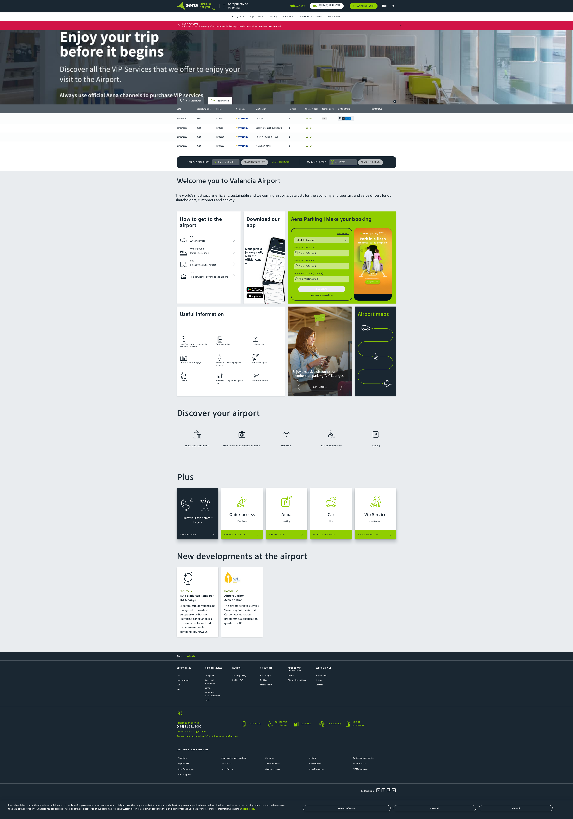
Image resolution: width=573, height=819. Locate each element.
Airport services (257, 16)
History (319, 680)
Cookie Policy (248, 808)
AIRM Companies (360, 769)
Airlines (291, 675)
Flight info (182, 758)
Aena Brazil (226, 763)
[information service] (208, 715)
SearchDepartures (198, 162)
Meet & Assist (266, 684)
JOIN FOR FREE (320, 387)
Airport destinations (297, 680)
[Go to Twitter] (378, 791)
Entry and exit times (304, 260)
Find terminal (343, 233)
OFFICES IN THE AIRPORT (324, 534)
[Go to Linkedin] (393, 791)
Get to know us (334, 16)
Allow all (516, 808)
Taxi (178, 689)
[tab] (190, 100)
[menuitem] (238, 16)
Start (179, 656)
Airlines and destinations (310, 16)
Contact (319, 684)
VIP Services (288, 16)
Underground (183, 680)
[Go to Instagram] (388, 791)
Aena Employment (186, 769)
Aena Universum (316, 769)
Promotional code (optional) (308, 273)
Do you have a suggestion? (191, 731)
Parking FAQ (237, 680)
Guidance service (272, 769)
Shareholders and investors (233, 758)
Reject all (434, 808)
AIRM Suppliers (184, 774)
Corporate (269, 758)
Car (178, 675)
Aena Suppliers (315, 763)
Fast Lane (264, 680)
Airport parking (239, 675)
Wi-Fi (207, 700)
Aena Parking (227, 769)
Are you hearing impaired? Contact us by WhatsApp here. (208, 736)
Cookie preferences (346, 808)
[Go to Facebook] (383, 791)
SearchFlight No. (316, 162)
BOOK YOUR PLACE (277, 534)
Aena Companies (272, 763)
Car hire (208, 688)
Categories (209, 675)
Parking (273, 16)
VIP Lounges (265, 675)
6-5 (324, 118)
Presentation (321, 675)
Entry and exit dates (304, 247)
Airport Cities (183, 763)
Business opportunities (363, 758)
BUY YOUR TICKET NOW (234, 534)
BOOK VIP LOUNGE (188, 534)
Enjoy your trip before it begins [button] (197, 520)
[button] (224, 6)
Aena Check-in (359, 763)
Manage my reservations (322, 295)
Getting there (238, 16)
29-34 (309, 118)
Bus (178, 684)
